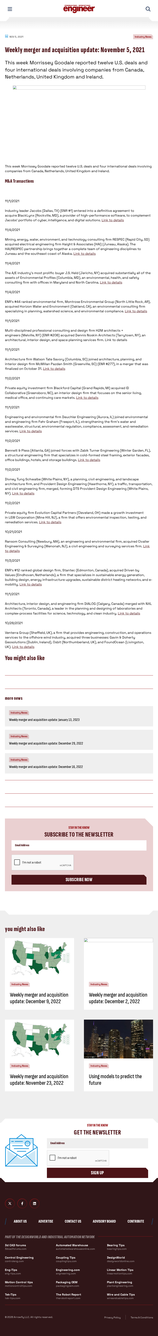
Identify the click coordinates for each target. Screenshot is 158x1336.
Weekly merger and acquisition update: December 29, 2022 (46, 743)
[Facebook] (22, 1203)
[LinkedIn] (35, 1203)
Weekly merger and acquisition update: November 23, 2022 (39, 1079)
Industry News (143, 36)
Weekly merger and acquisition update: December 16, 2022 (46, 767)
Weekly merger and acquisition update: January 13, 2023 (44, 720)
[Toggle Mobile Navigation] (10, 9)
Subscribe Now (79, 880)
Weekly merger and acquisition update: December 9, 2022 (39, 998)
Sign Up (97, 1173)
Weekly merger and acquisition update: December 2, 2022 (118, 998)
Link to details (113, 220)
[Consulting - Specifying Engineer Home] (79, 9)
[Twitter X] (10, 1203)
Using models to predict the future (115, 1079)
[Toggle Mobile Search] (148, 9)
